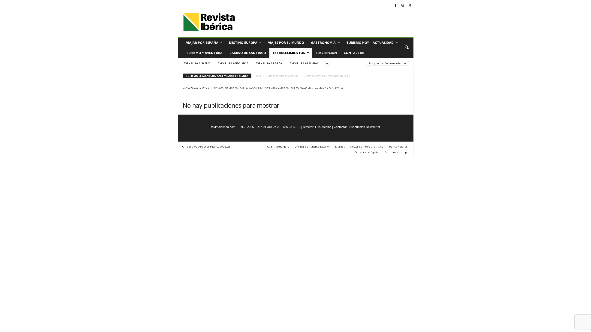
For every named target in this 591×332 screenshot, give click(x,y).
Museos (340, 146)
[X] (410, 5)
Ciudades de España (367, 152)
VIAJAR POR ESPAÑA (202, 42)
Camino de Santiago (247, 52)
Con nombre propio (396, 152)
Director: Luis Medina (317, 127)
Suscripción (326, 52)
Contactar (354, 52)
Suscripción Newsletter (364, 127)
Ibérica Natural (398, 146)
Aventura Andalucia (233, 63)
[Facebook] (395, 5)
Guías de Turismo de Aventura (282, 75)
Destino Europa (243, 42)
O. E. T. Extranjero (278, 146)
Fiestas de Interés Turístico (366, 146)
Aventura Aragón (269, 63)
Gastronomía (323, 42)
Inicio (258, 75)
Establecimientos (289, 52)
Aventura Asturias (304, 63)
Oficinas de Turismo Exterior (312, 146)
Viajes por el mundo (286, 42)
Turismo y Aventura (204, 52)
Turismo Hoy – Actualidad (370, 42)
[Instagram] (403, 5)
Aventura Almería (197, 63)
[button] (406, 48)
